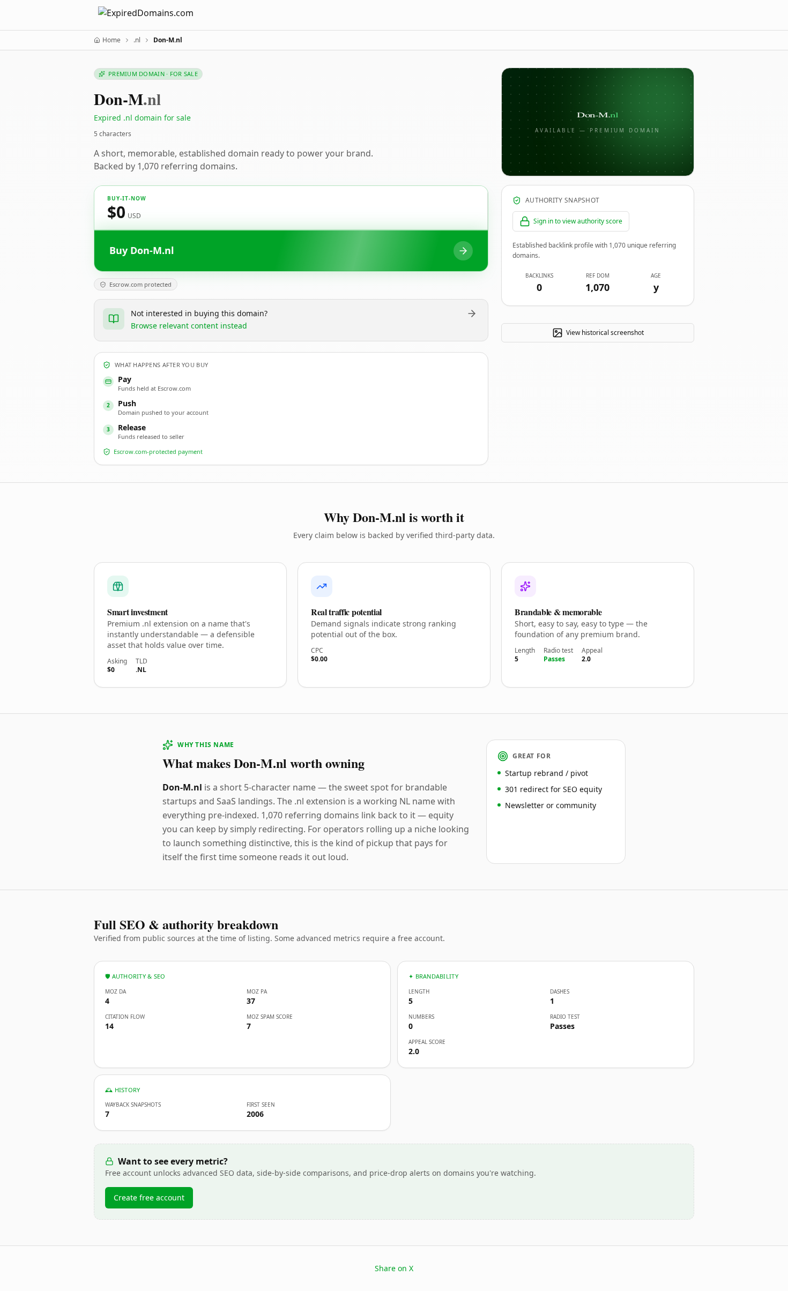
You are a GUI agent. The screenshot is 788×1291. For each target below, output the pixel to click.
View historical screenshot (605, 332)
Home (111, 40)
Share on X (394, 1268)
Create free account (149, 1197)
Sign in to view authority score (577, 221)
